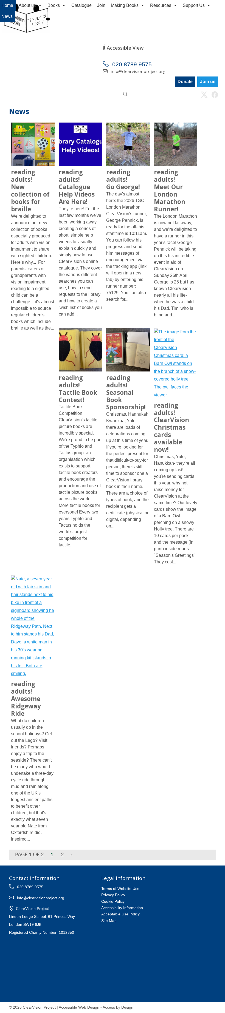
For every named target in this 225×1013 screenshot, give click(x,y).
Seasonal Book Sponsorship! (126, 392)
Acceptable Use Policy (120, 914)
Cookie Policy (113, 901)
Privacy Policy (113, 895)
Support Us (194, 5)
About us (27, 5)
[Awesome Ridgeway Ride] (32, 627)
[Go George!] (128, 145)
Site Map (109, 920)
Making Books (125, 5)
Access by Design (118, 1007)
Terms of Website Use (120, 888)
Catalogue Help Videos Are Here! (77, 187)
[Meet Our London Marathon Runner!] (175, 145)
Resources (160, 5)
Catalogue (81, 5)
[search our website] (125, 94)
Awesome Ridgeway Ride (26, 699)
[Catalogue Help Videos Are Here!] (80, 145)
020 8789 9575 (131, 64)
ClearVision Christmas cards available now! (171, 427)
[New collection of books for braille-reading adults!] (32, 145)
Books (53, 5)
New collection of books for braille (30, 190)
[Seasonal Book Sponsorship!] (128, 350)
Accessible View (125, 47)
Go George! (123, 179)
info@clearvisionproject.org (137, 71)
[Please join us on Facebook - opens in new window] (215, 95)
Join (101, 5)
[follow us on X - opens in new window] (204, 95)
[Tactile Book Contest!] (80, 350)
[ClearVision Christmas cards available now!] (175, 364)
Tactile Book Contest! (78, 388)
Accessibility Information (122, 908)
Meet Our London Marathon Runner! (169, 190)
